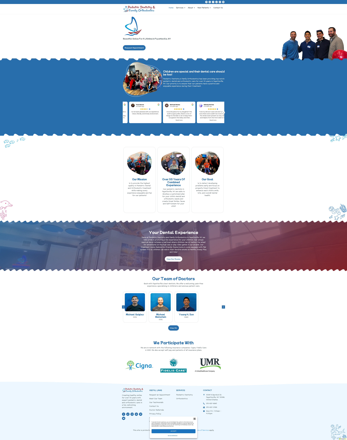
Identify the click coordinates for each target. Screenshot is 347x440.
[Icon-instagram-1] (220, 2)
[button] (194, 419)
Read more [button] (139, 120)
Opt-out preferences (172, 435)
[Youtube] (223, 2)
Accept (173, 431)
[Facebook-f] (213, 2)
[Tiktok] (216, 2)
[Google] (210, 2)
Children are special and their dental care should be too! (194, 73)
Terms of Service (202, 430)
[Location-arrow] (206, 2)
